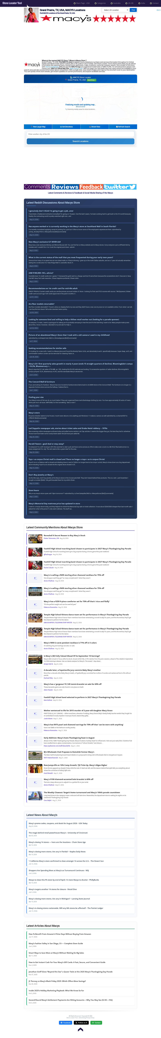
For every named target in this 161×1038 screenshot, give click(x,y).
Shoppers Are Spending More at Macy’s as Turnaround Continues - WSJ (59, 870)
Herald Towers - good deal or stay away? (46, 444)
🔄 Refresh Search (123, 127)
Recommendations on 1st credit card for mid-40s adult (53, 288)
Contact (97, 1023)
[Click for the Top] (80, 1028)
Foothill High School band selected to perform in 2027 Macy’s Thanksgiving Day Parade (82, 697)
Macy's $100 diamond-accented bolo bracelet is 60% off (68, 779)
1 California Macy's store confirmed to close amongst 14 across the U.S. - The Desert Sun (66, 861)
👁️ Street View (94, 127)
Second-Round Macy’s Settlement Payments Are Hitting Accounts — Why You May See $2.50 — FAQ (71, 1000)
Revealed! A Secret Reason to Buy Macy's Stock (64, 535)
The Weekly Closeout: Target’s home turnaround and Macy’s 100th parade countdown (82, 792)
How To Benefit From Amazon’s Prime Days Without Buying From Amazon (60, 934)
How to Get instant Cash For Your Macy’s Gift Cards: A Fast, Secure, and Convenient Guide (67, 962)
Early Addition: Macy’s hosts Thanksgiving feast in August (69, 738)
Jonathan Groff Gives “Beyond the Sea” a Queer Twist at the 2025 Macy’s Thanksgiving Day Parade (71, 972)
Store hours (34, 490)
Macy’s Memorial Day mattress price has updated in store (54, 503)
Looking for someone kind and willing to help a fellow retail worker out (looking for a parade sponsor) (74, 319)
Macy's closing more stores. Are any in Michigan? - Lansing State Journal (59, 898)
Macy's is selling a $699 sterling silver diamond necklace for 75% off (74, 575)
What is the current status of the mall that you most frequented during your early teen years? (71, 257)
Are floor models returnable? (41, 304)
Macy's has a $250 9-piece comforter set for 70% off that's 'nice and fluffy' (77, 601)
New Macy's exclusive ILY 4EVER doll (45, 242)
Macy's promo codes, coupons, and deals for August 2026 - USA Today (58, 823)
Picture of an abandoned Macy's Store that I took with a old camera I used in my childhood (69, 335)
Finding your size (36, 397)
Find (133, 10)
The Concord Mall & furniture (42, 382)
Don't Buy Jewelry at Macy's (41, 475)
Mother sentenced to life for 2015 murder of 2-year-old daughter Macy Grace (78, 710)
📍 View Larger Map (38, 127)
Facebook (66, 1023)
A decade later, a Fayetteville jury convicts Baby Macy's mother (72, 670)
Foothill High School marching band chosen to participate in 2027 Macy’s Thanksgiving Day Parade (87, 548)
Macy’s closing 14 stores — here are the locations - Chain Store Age (57, 842)
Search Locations (80, 141)
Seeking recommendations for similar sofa (47, 348)
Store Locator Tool (72, 1018)
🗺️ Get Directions (66, 127)
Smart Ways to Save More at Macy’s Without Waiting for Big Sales (56, 953)
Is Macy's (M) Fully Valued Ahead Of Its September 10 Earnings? (72, 656)
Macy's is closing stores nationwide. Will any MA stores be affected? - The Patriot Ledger (66, 908)
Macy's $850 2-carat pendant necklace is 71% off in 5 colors (70, 643)
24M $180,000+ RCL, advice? (41, 273)
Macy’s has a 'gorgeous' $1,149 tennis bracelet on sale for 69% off (72, 684)
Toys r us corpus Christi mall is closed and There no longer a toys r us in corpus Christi (67, 459)
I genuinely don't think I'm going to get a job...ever (51, 211)
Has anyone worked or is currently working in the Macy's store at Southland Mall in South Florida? (72, 226)
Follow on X (82, 1023)
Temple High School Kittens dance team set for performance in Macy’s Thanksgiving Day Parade (86, 614)
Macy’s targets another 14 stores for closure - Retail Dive (53, 889)
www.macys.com (76, 68)
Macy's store (34, 413)
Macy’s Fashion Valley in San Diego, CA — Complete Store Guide (56, 943)
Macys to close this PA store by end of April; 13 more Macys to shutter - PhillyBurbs (64, 880)
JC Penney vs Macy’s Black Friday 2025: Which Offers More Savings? (57, 981)
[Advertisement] (80, 41)
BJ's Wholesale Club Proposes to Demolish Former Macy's (69, 752)
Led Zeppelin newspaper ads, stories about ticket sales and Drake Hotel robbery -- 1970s (68, 428)
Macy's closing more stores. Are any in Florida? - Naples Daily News (57, 851)
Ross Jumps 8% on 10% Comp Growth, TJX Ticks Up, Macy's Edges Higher (75, 765)
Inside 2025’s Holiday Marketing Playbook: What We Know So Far (56, 990)
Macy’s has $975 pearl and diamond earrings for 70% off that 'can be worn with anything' (83, 724)
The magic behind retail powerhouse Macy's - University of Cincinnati (58, 833)
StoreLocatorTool (52, 67)
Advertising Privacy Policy (86, 1018)
